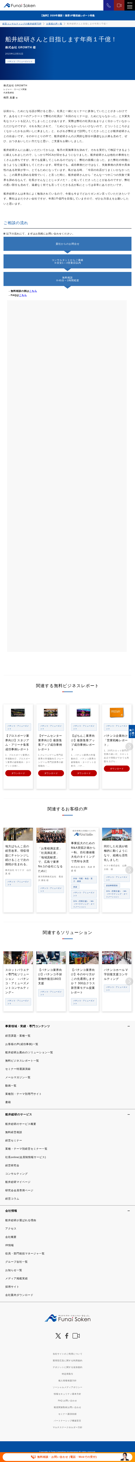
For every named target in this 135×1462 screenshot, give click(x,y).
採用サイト (12, 1286)
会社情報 (11, 1210)
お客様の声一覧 (54, 24)
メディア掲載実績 (16, 1278)
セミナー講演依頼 (67, 1414)
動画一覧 (11, 1085)
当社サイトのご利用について (67, 1354)
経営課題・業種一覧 (18, 1035)
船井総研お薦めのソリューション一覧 (29, 1052)
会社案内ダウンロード (19, 1294)
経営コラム (12, 1198)
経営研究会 (12, 1165)
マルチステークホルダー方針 (67, 1427)
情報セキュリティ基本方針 (67, 1394)
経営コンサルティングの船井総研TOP (21, 24)
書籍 (8, 1102)
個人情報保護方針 (67, 1380)
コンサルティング (16, 1173)
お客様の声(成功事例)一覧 (21, 1044)
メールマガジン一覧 (18, 1077)
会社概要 (11, 1236)
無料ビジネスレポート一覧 (22, 1060)
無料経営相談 (13, 1132)
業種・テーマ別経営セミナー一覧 (26, 1148)
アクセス (11, 1228)
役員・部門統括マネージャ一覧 (25, 1253)
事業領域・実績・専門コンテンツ (27, 1026)
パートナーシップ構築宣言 (67, 1420)
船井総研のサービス (18, 1114)
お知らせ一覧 (13, 1270)
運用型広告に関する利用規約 (67, 1360)
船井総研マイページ (18, 1181)
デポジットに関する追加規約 (67, 1367)
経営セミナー (13, 1140)
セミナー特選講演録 (18, 1068)
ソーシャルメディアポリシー (67, 1387)
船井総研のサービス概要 (20, 1123)
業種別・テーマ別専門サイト (23, 1093)
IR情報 (9, 1245)
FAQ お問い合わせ (67, 1400)
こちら (33, 291)
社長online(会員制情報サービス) (25, 1157)
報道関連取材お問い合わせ (67, 1407)
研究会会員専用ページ (19, 1190)
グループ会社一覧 (16, 1261)
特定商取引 (67, 1374)
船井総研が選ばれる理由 (20, 1220)
